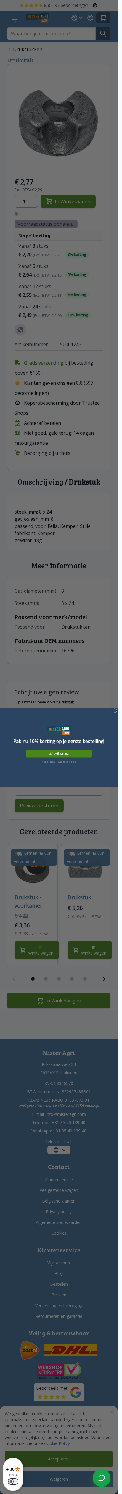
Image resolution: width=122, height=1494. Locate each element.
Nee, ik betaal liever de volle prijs (59, 761)
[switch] (13, 1481)
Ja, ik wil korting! (59, 753)
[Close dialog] (115, 710)
